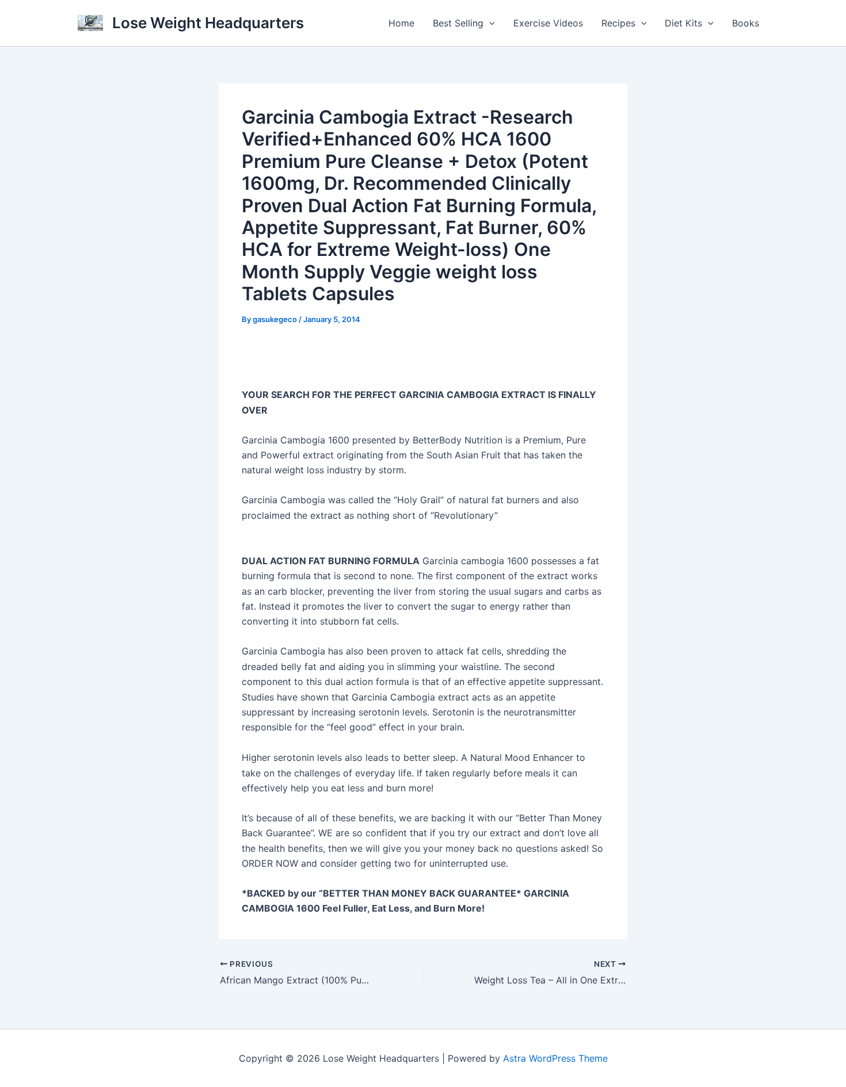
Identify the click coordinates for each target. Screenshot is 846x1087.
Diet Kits (683, 23)
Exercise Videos (548, 23)
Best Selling (458, 23)
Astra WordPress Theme (555, 1058)
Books (745, 23)
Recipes (618, 23)
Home (401, 23)
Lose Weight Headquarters (208, 23)
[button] (489, 23)
